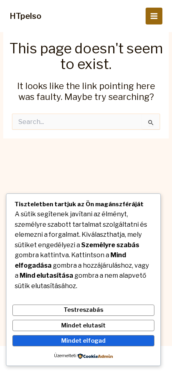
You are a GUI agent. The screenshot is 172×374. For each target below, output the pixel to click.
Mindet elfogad (83, 340)
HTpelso (25, 16)
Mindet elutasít (83, 325)
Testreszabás (83, 309)
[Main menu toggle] (154, 16)
